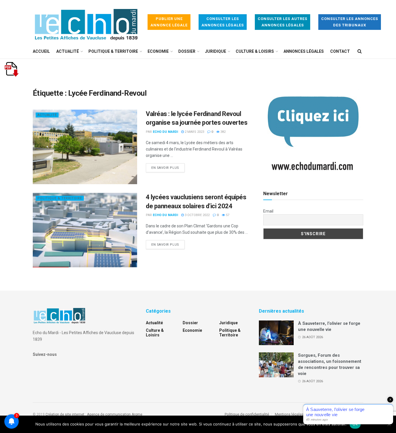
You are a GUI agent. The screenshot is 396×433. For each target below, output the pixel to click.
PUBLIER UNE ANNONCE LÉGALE (169, 22)
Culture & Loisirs (255, 51)
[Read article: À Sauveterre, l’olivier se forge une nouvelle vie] (276, 332)
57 (227, 215)
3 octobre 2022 (197, 215)
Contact (340, 51)
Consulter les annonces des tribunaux (349, 22)
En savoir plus (168, 168)
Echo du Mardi (165, 132)
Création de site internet (65, 414)
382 (222, 132)
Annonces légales (304, 51)
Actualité (67, 51)
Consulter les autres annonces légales (282, 22)
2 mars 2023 (194, 132)
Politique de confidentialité (247, 414)
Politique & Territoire (113, 51)
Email (268, 211)
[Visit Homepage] (86, 22)
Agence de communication (109, 414)
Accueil (41, 51)
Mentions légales (289, 414)
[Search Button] (359, 51)
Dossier (186, 51)
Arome (137, 414)
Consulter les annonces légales (222, 22)
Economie (158, 51)
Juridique (215, 51)
